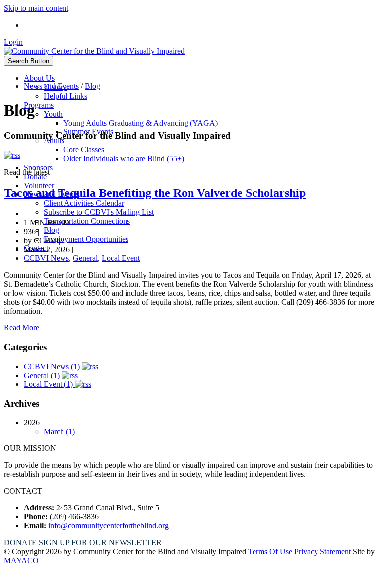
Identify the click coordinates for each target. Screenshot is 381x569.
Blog (51, 230)
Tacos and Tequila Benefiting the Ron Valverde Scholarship (155, 193)
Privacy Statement (322, 551)
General (85, 258)
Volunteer (39, 185)
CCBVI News (46, 258)
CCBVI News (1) (53, 366)
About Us (39, 78)
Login (13, 42)
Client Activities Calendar (84, 203)
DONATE (20, 542)
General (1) (43, 375)
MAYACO (21, 560)
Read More (21, 327)
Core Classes (84, 149)
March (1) (59, 431)
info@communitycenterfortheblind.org (108, 525)
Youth (53, 114)
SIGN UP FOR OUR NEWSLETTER (100, 542)
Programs (39, 105)
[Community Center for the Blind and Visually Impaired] (94, 51)
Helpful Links (65, 96)
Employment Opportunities (86, 239)
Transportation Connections (87, 221)
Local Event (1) (49, 384)
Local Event (121, 258)
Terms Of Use (270, 551)
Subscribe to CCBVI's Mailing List (99, 212)
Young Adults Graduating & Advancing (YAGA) (141, 123)
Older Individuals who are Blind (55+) (124, 158)
